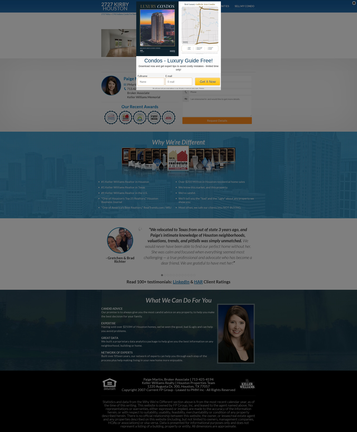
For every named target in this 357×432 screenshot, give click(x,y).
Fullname (142, 75)
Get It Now (208, 81)
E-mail (168, 75)
